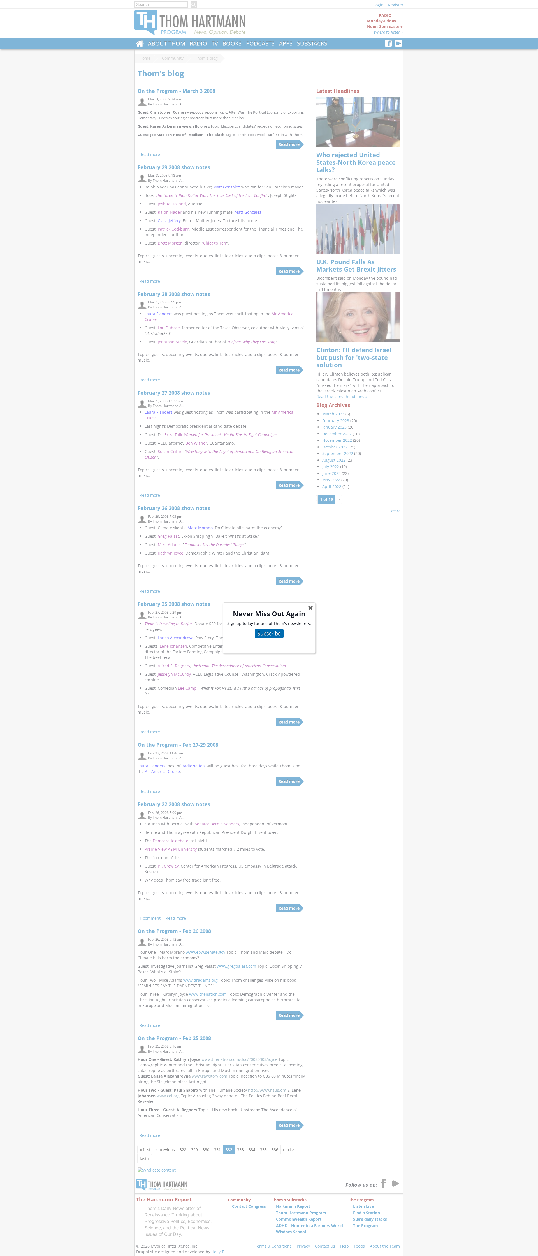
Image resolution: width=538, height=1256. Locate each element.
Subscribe (269, 633)
